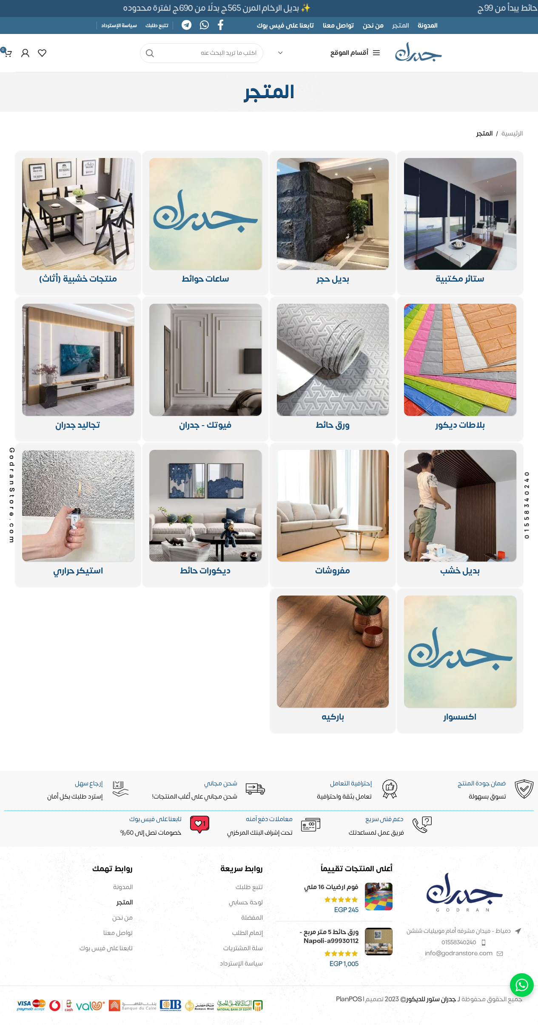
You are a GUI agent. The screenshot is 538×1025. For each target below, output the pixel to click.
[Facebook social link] (220, 26)
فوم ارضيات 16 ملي (331, 887)
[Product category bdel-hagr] (333, 223)
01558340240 (458, 942)
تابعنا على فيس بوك (106, 948)
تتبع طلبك (249, 887)
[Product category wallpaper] (333, 369)
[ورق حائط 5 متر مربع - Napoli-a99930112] (379, 948)
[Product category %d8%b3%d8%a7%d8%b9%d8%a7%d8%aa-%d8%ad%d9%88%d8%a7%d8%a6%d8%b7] (205, 223)
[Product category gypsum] (205, 369)
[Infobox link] (159, 826)
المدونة (123, 887)
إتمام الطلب (247, 933)
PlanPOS (349, 999)
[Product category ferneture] (78, 223)
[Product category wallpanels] (460, 369)
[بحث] (149, 53)
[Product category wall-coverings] (78, 369)
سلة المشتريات (243, 948)
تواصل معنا (118, 933)
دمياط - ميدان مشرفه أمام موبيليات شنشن (459, 931)
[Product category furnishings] (333, 515)
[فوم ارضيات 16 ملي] (379, 899)
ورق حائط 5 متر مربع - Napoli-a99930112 (329, 937)
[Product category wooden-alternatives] (460, 515)
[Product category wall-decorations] (205, 515)
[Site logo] (418, 53)
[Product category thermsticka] (78, 515)
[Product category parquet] (333, 661)
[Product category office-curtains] (460, 223)
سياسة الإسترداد (241, 963)
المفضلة (252, 917)
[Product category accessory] (460, 661)
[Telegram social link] (186, 26)
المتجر (125, 902)
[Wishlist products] (42, 53)
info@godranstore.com (458, 953)
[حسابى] (25, 53)
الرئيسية (512, 134)
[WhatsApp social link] (204, 26)
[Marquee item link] (219, 8)
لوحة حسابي (246, 902)
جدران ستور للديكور (431, 999)
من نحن (122, 917)
